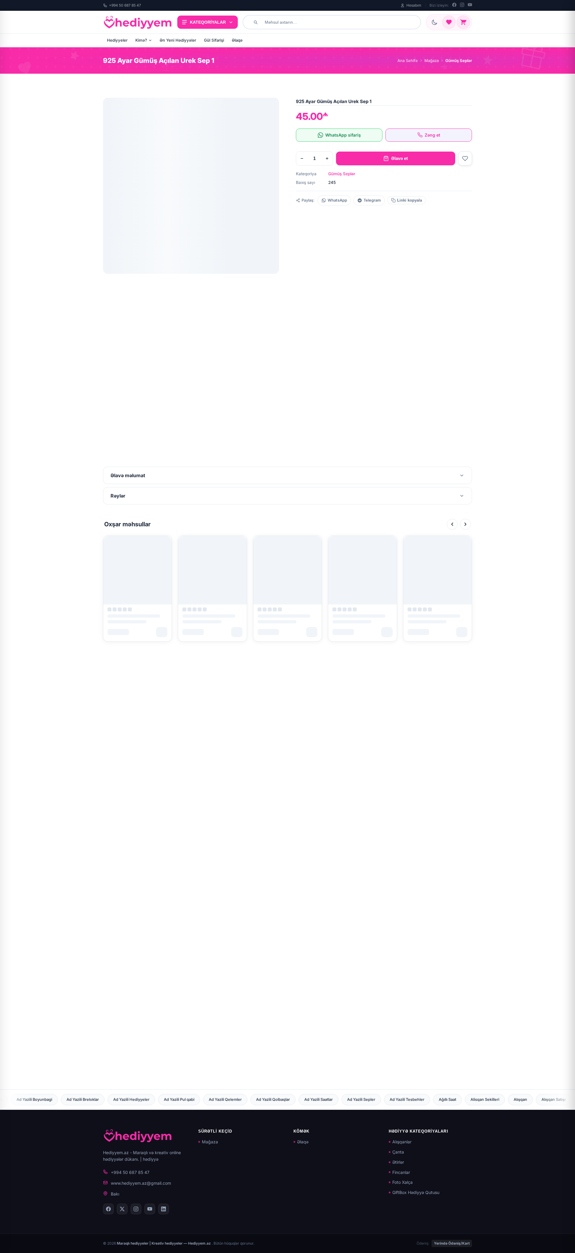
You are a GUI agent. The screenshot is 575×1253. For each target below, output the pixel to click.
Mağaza (431, 60)
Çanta (398, 1151)
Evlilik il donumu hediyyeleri (254, 1099)
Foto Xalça (402, 1182)
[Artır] (327, 158)
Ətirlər (398, 1162)
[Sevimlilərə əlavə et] (465, 158)
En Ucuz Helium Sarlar (42, 1099)
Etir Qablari (154, 1099)
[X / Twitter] (122, 1209)
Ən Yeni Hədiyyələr (178, 40)
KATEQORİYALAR (208, 22)
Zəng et (432, 134)
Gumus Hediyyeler (495, 1099)
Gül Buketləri (353, 1099)
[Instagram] (462, 5)
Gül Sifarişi (214, 40)
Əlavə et (399, 158)
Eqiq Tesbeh (118, 1099)
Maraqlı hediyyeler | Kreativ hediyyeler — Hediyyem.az (164, 1243)
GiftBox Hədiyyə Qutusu (415, 1192)
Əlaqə (237, 40)
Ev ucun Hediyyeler (196, 1099)
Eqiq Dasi (84, 1099)
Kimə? (141, 40)
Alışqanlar (401, 1141)
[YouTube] (470, 5)
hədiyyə (150, 1159)
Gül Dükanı (389, 1099)
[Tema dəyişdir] (434, 22)
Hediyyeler (117, 40)
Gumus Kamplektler (545, 1099)
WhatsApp (337, 200)
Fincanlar (401, 1172)
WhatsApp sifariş (343, 134)
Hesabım (413, 5)
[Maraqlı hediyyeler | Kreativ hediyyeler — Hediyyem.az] (137, 22)
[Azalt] (302, 158)
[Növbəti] (465, 524)
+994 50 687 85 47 (125, 5)
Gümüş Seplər (341, 173)
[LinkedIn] (163, 1209)
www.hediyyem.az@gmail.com (141, 1183)
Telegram (372, 200)
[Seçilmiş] (449, 22)
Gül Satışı (421, 1099)
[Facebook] (454, 5)
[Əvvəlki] (452, 524)
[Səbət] (463, 22)
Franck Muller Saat (310, 1099)
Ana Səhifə (407, 60)
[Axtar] (255, 22)
